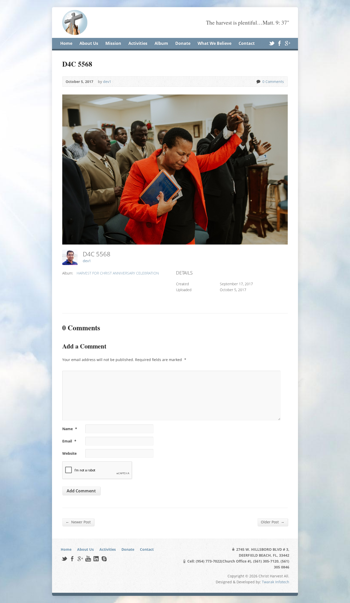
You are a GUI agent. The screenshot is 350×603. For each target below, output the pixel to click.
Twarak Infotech (275, 581)
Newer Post (78, 521)
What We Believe (214, 43)
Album (161, 43)
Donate (182, 43)
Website (69, 453)
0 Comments (258, 81)
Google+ (287, 43)
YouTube (88, 559)
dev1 (107, 81)
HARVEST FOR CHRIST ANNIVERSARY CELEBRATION (118, 273)
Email (69, 441)
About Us (88, 43)
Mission (113, 43)
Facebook (279, 43)
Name (69, 428)
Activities (137, 43)
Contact (247, 43)
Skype (104, 559)
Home (66, 43)
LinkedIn (96, 559)
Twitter (271, 43)
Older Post (272, 521)
